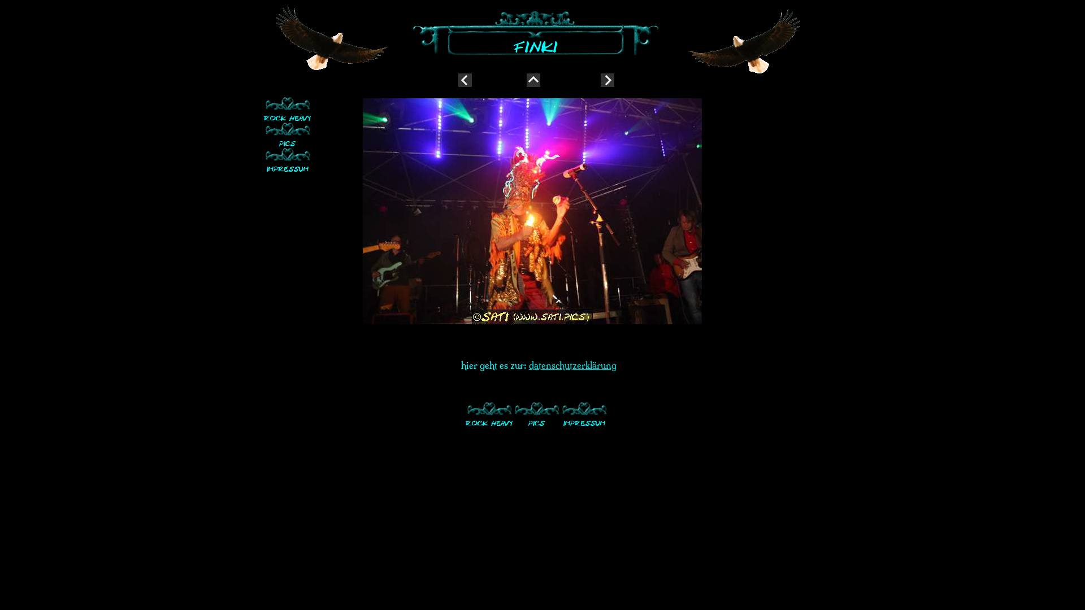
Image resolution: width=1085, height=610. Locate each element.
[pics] (287, 134)
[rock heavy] (287, 108)
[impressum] (287, 159)
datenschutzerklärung (573, 365)
